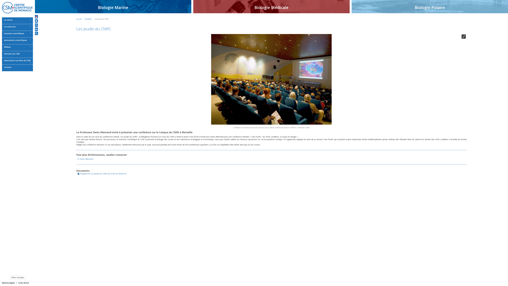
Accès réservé (23, 283)
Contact (8, 67)
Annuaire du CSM (12, 53)
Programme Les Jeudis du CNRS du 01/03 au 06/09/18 (102, 173)
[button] (36, 16)
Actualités (88, 19)
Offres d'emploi (17, 277)
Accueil (79, 19)
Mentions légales (8, 283)
